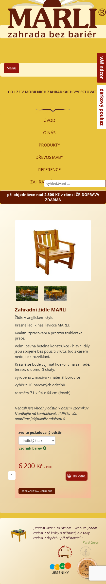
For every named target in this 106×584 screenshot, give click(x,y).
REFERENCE (49, 169)
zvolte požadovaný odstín (40, 432)
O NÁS (49, 132)
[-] (27, 293)
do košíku (79, 476)
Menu (11, 68)
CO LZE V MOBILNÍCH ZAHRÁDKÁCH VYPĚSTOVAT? (53, 91)
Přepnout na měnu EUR (36, 491)
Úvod (49, 120)
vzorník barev (30, 448)
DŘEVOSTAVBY (49, 157)
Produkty (49, 145)
